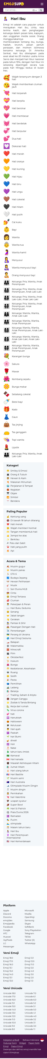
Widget (22, 1043)
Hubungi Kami (10, 1043)
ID (34, 10)
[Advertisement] (23, 877)
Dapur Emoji (17, 1046)
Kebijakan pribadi (11, 1040)
